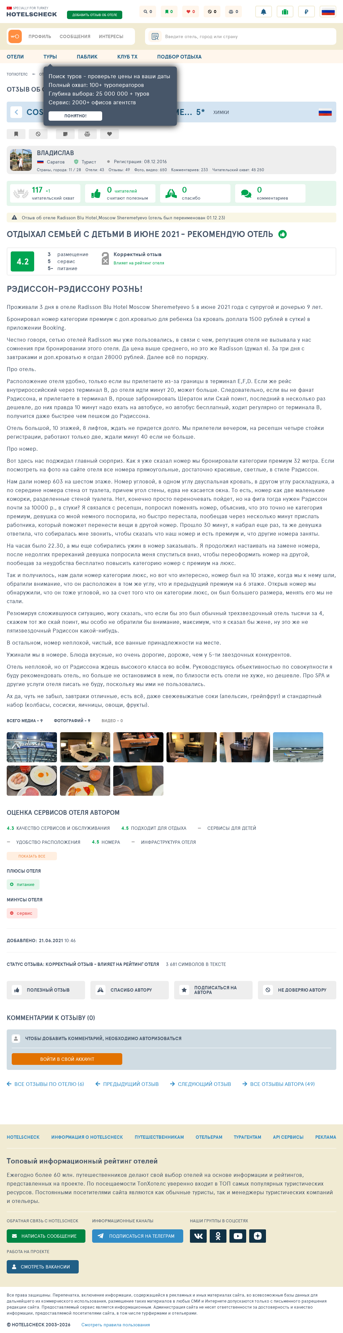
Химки (221, 112)
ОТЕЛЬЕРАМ (209, 1137)
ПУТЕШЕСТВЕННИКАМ (159, 1137)
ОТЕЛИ (15, 56)
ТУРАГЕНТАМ (247, 1137)
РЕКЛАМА (325, 1137)
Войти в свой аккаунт (67, 1059)
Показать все (31, 856)
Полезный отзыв (48, 990)
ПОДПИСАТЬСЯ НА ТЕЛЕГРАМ (142, 1236)
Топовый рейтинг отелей (82, 1161)
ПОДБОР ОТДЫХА (179, 56)
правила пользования (115, 1324)
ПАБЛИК (87, 56)
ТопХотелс (17, 74)
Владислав (55, 152)
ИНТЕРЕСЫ (111, 36)
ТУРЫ (50, 56)
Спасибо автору (131, 990)
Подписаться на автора (215, 990)
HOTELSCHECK (23, 1137)
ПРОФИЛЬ (39, 36)
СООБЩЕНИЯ (75, 36)
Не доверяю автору (302, 990)
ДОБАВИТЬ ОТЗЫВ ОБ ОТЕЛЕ (94, 14)
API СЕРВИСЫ (288, 1137)
